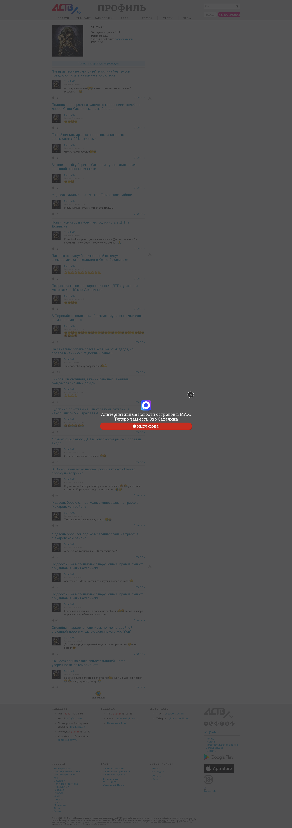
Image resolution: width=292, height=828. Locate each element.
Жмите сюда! (146, 426)
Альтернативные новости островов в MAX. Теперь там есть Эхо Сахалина (146, 417)
